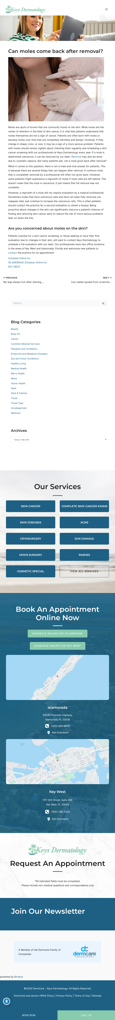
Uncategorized (19, 408)
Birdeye (18, 976)
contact (12, 252)
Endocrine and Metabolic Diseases (29, 353)
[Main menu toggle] (106, 9)
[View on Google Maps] (57, 677)
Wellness (16, 413)
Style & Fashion (19, 393)
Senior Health (18, 383)
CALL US (86, 1015)
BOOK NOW (28, 1015)
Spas (13, 388)
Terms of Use (82, 995)
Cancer (15, 339)
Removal (76, 156)
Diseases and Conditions (24, 349)
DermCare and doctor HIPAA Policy (34, 995)
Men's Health (18, 373)
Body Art (15, 334)
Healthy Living (18, 363)
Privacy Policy (64, 995)
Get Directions (60, 732)
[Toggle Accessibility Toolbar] (6, 1001)
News (14, 378)
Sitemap (96, 995)
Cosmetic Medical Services (25, 344)
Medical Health (19, 368)
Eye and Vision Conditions (25, 358)
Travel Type (17, 403)
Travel (14, 398)
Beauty (14, 329)
